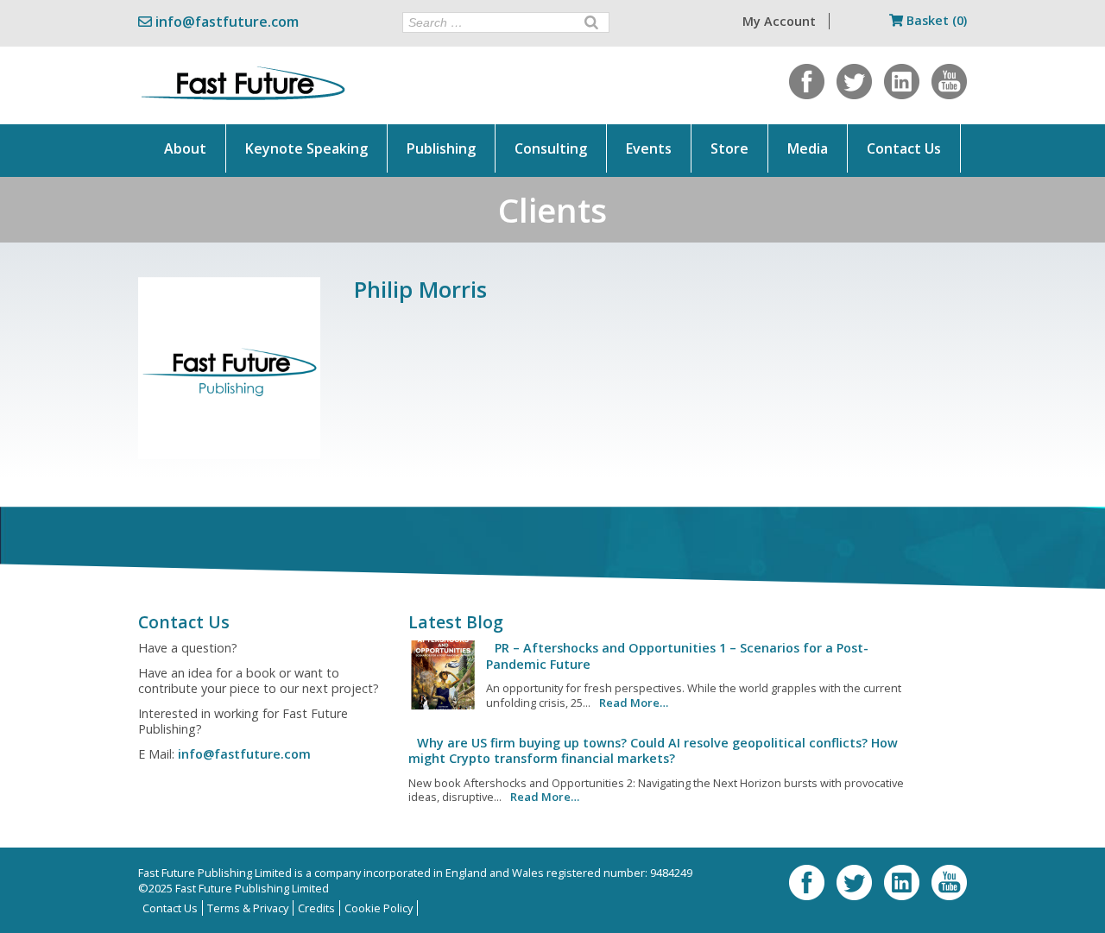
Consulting (551, 148)
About (185, 148)
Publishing (441, 148)
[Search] (591, 22)
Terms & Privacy (247, 908)
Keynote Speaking (306, 148)
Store (729, 148)
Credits (316, 908)
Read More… (633, 702)
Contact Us (904, 148)
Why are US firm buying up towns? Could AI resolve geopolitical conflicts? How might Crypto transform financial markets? (653, 750)
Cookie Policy (378, 908)
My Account (779, 21)
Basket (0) (935, 20)
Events (649, 148)
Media (807, 148)
